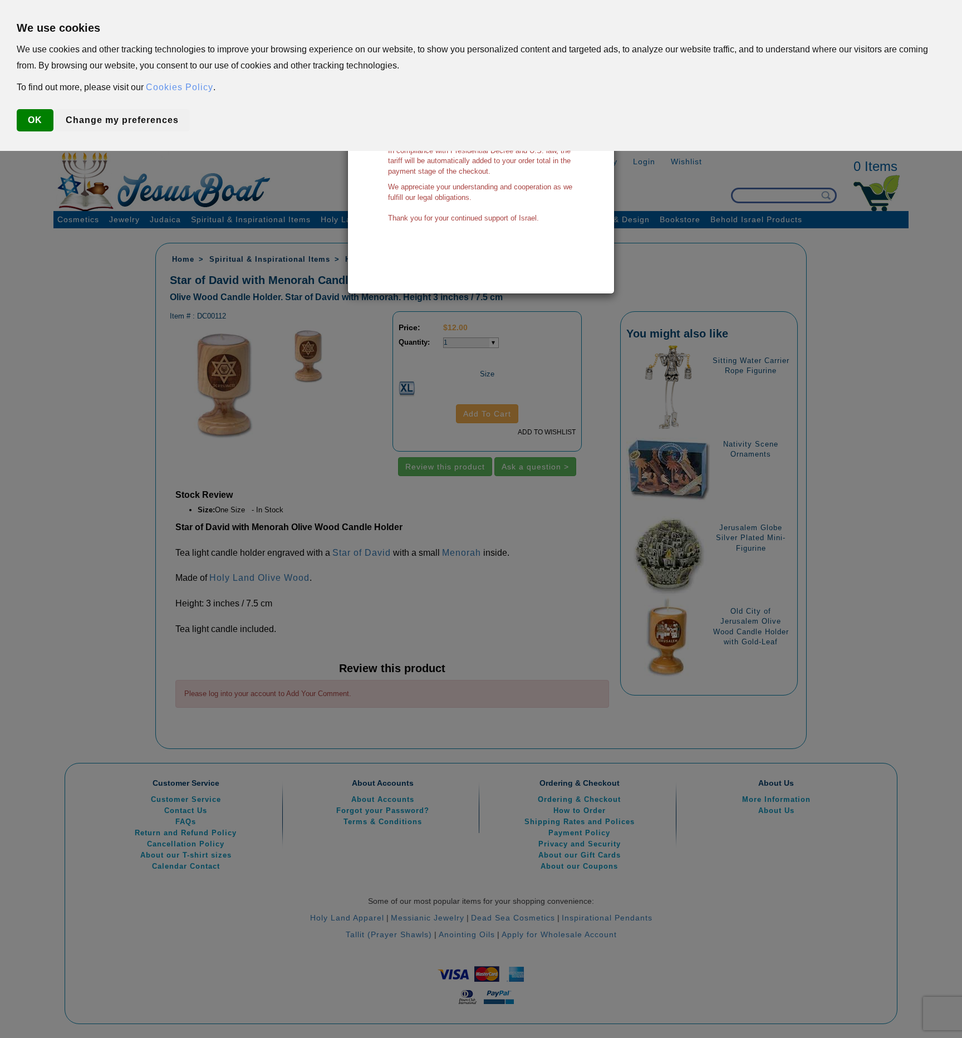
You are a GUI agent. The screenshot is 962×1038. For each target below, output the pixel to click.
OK (35, 120)
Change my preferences (122, 120)
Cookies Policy (179, 87)
